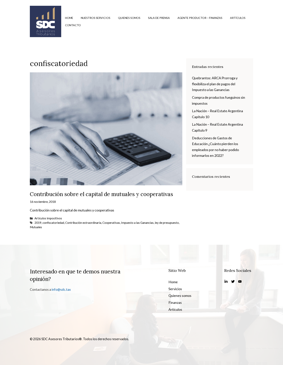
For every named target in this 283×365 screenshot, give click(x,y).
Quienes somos (179, 295)
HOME (69, 17)
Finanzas (175, 302)
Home (173, 282)
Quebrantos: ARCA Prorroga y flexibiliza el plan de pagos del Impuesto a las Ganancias (215, 84)
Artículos (175, 309)
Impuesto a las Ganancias (137, 222)
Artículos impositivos (48, 218)
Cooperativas (111, 222)
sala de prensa (159, 17)
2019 (37, 222)
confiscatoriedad (53, 222)
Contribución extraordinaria (83, 222)
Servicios (175, 289)
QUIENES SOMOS (129, 17)
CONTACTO (73, 25)
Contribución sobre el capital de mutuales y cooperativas (101, 194)
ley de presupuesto (167, 222)
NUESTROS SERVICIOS (95, 17)
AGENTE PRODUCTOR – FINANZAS (200, 17)
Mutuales (36, 227)
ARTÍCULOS (237, 17)
